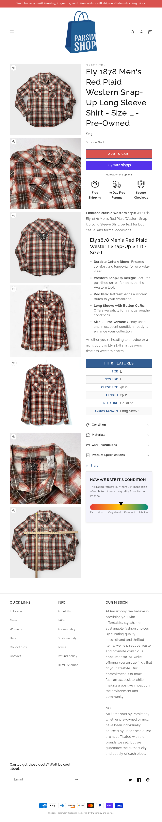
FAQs (61, 620)
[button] (12, 32)
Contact (15, 656)
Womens (16, 629)
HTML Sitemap (68, 665)
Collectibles (18, 647)
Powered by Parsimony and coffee (96, 813)
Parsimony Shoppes (67, 813)
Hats (13, 638)
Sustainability (67, 638)
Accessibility (67, 629)
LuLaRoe (16, 611)
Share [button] (94, 465)
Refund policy (67, 656)
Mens (13, 620)
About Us (64, 611)
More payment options (119, 174)
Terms (62, 647)
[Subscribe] (76, 779)
